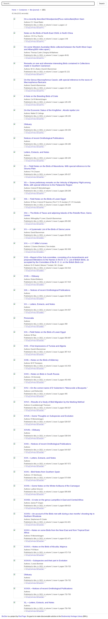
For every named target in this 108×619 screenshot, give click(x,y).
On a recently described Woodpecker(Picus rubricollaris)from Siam (54, 19)
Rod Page (22, 616)
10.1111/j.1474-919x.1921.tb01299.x (35, 611)
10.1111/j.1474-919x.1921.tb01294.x (35, 541)
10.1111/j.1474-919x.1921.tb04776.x (35, 58)
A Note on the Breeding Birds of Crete (41, 96)
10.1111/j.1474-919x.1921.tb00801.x (35, 252)
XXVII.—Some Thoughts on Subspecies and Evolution (48, 416)
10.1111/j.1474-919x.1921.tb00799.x (35, 224)
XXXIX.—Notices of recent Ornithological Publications (48, 588)
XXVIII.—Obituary (32, 430)
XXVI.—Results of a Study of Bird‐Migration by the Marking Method (54, 402)
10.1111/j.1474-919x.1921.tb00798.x (35, 207)
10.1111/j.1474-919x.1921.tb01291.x (35, 494)
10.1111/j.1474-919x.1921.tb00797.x (35, 193)
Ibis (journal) (34, 10)
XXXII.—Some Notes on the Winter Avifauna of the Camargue (52, 486)
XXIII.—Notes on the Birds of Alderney (41, 360)
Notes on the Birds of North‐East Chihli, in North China (48, 33)
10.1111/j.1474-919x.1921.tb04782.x (35, 147)
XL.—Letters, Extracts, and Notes (39, 602)
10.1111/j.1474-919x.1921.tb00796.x (35, 177)
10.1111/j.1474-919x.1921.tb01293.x (35, 525)
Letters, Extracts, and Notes (36, 152)
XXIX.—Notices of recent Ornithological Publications (47, 444)
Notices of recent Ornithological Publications (44, 138)
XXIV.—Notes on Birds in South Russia (41, 374)
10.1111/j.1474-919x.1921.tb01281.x (35, 354)
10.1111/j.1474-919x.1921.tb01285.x (35, 410)
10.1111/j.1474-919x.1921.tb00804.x (35, 299)
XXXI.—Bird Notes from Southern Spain (42, 472)
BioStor (4, 616)
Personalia (29, 318)
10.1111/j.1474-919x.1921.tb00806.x (35, 326)
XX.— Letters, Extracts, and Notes (39, 304)
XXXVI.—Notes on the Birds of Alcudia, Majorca (45, 547)
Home (14, 10)
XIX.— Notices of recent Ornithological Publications (47, 290)
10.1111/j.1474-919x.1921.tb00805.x (35, 312)
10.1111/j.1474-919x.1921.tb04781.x (35, 133)
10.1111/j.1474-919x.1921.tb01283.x (35, 382)
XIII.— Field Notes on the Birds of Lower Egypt (45, 199)
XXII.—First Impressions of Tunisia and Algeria (45, 346)
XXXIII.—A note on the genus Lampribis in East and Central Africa (53, 500)
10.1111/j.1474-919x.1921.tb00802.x (35, 271)
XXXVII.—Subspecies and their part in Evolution (45, 560)
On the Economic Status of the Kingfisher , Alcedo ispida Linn (51, 110)
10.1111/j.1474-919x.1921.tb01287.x (35, 438)
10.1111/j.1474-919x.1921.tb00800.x (35, 238)
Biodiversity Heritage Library (72, 616)
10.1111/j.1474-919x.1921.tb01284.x (35, 396)
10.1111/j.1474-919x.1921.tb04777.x (35, 74)
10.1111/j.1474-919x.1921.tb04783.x (35, 161)
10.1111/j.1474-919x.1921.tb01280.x (35, 340)
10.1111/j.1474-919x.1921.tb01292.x (35, 508)
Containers (23, 10)
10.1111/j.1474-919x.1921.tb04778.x (35, 91)
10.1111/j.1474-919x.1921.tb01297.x (35, 583)
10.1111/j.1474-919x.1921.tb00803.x (35, 285)
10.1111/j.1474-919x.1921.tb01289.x (35, 466)
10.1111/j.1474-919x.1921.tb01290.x (35, 480)
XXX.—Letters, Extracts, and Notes (40, 458)
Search (102, 3)
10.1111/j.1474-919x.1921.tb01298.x (35, 597)
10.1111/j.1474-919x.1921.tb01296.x (35, 569)
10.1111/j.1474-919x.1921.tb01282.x (35, 368)
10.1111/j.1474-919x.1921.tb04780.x (35, 119)
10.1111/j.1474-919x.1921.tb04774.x (35, 27)
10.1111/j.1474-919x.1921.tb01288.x (35, 452)
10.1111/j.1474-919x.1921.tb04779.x (35, 105)
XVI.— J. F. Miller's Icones (35, 243)
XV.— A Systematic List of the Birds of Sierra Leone (47, 229)
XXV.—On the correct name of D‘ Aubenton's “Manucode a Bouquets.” (55, 388)
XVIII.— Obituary (31, 276)
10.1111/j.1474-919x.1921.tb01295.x (35, 555)
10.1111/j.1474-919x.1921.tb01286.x (35, 424)
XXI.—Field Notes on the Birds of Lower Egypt (45, 332)
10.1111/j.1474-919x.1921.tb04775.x (35, 41)
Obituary (28, 124)
